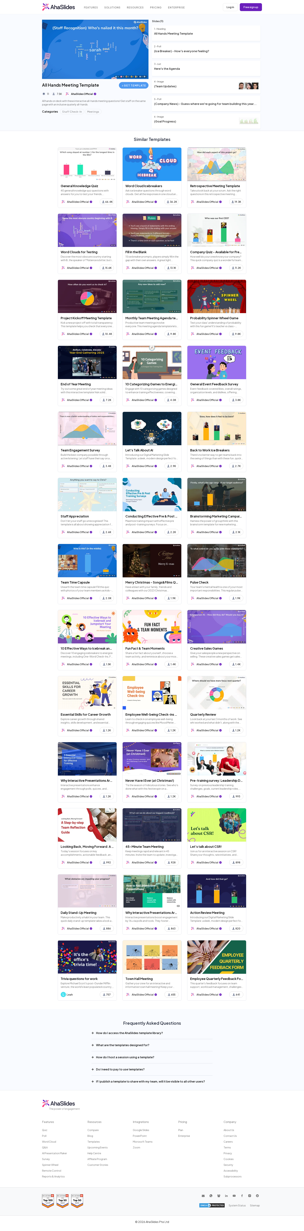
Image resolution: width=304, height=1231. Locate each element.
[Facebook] (242, 1195)
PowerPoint (140, 1135)
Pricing (156, 7)
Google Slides (141, 1130)
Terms (227, 1147)
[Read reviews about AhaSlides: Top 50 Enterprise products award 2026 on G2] (77, 1201)
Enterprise (176, 7)
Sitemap (255, 1205)
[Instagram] (249, 1195)
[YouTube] (234, 1195)
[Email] (203, 1195)
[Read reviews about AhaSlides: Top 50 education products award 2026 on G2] (62, 1201)
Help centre (94, 1153)
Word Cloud (49, 1141)
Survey (46, 1159)
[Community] (218, 1195)
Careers (228, 1141)
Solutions (112, 7)
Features (91, 7)
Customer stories (97, 1164)
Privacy (228, 1153)
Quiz (44, 1130)
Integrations (141, 1122)
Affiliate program (97, 1159)
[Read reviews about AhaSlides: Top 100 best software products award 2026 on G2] (48, 1201)
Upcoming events (97, 1147)
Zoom (136, 1147)
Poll (44, 1135)
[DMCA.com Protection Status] (212, 1205)
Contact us (230, 1135)
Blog (90, 1135)
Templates (93, 1141)
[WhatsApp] (211, 1195)
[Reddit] (257, 1195)
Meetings (93, 111)
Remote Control (51, 1170)
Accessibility (231, 1170)
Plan (180, 1130)
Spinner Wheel (50, 1164)
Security (228, 1164)
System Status (237, 1205)
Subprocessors (233, 1176)
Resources (135, 7)
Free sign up (250, 7)
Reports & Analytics (53, 1176)
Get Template (135, 85)
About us (229, 1130)
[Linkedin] (226, 1195)
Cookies (229, 1159)
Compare (93, 1130)
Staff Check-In (72, 111)
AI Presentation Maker (54, 1153)
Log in (230, 7)
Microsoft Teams (143, 1141)
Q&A (45, 1147)
